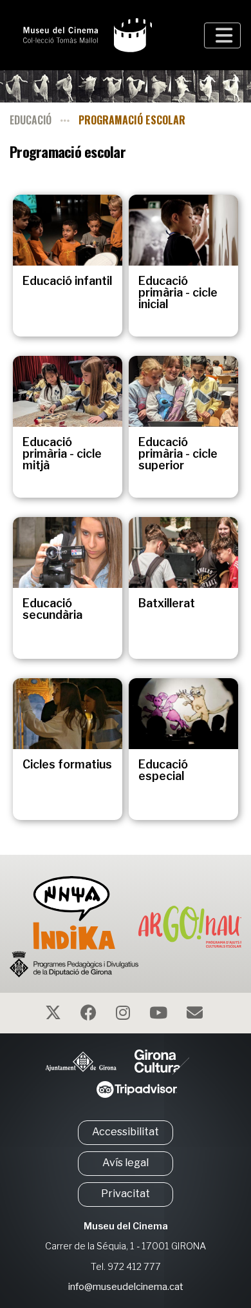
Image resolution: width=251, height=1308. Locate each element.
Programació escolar (132, 120)
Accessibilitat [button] (125, 1132)
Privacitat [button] (125, 1193)
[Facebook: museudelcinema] (90, 1015)
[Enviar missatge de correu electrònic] (196, 1015)
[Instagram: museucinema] (124, 1015)
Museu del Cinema (126, 1226)
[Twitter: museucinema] (54, 1015)
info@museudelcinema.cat (125, 1287)
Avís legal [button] (125, 1163)
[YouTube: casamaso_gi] (160, 1015)
